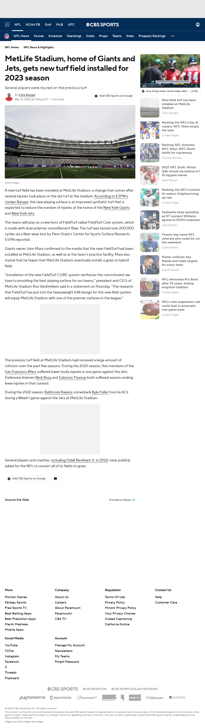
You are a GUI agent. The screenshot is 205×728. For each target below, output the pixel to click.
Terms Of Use (115, 597)
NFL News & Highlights (39, 47)
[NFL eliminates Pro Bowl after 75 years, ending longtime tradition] (149, 287)
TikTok (9, 651)
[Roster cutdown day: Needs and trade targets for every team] (149, 264)
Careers (60, 602)
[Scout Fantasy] (155, 697)
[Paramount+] (86, 697)
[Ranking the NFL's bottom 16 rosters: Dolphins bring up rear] (149, 197)
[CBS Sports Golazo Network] (134, 689)
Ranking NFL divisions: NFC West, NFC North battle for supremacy (178, 149)
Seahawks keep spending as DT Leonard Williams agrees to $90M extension (181, 216)
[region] (170, 71)
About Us (61, 597)
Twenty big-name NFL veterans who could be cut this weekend (181, 238)
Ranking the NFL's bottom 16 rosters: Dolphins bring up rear (181, 193)
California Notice (117, 621)
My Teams (62, 656)
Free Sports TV (16, 608)
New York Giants (116, 207)
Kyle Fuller (100, 392)
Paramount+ (63, 614)
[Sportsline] (60, 697)
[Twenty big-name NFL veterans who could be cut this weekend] (149, 242)
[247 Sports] (32, 697)
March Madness (16, 624)
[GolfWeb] (177, 698)
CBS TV (60, 619)
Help (158, 597)
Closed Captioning (118, 615)
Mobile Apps (14, 630)
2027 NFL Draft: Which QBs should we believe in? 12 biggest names (181, 171)
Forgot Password (67, 662)
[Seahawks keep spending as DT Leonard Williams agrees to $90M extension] (149, 220)
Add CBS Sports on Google (116, 96)
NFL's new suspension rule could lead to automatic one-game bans (181, 305)
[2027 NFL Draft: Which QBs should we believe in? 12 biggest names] (149, 175)
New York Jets (23, 213)
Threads (10, 673)
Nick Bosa (43, 377)
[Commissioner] (113, 696)
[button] (7, 24)
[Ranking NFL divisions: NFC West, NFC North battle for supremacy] (149, 152)
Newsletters (63, 651)
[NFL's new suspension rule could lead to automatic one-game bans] (149, 309)
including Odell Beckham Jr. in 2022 (79, 460)
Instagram (12, 656)
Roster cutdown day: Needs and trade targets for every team (179, 261)
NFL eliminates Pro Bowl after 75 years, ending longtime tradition (180, 283)
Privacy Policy (115, 602)
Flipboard (12, 678)
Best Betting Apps (18, 614)
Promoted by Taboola (120, 500)
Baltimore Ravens (58, 392)
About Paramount (67, 608)
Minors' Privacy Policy (120, 608)
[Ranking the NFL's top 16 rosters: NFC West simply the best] (149, 130)
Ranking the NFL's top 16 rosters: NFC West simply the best (180, 126)
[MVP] (135, 696)
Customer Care (166, 602)
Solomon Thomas (72, 377)
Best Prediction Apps (20, 619)
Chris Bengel (27, 95)
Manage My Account (70, 645)
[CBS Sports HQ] (95, 689)
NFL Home (12, 47)
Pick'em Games (16, 597)
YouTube (11, 645)
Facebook (12, 662)
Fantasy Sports (15, 602)
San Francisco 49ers (20, 372)
